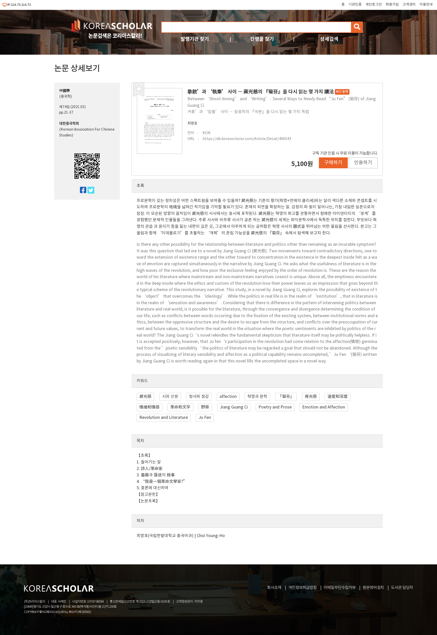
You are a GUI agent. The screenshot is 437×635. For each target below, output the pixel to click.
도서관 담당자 (402, 587)
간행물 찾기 (262, 39)
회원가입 (392, 5)
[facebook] (81, 190)
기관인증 (355, 5)
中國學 (64, 91)
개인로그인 (373, 5)
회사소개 (274, 587)
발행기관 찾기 (195, 39)
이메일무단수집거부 (340, 587)
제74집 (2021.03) (72, 107)
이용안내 (426, 5)
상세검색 (329, 39)
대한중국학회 (69, 123)
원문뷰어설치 (373, 587)
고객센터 (409, 5)
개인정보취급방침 (302, 587)
